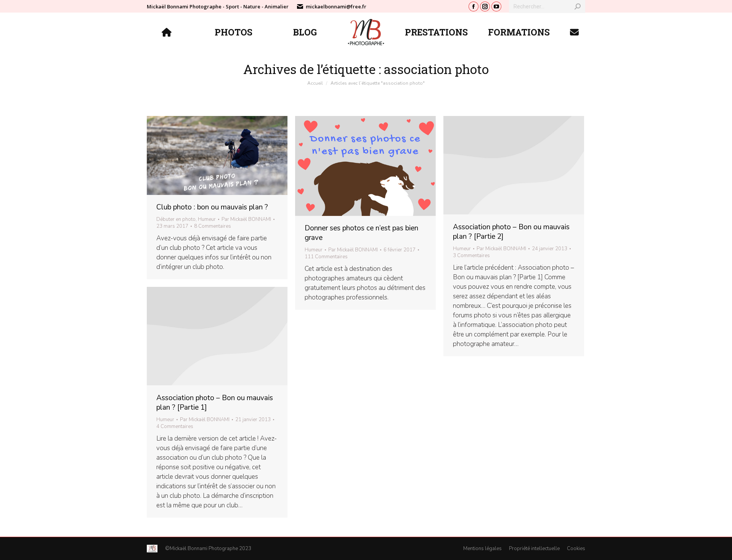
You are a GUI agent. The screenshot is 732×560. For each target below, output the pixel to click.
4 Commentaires (174, 426)
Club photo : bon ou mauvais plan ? (212, 207)
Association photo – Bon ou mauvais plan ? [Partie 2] (511, 231)
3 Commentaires (471, 255)
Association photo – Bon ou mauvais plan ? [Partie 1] (214, 402)
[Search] (578, 6)
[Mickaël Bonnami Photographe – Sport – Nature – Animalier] (167, 32)
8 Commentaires (212, 226)
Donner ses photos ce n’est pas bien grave (361, 233)
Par (246, 219)
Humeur (207, 219)
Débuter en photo (176, 219)
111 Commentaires (326, 256)
